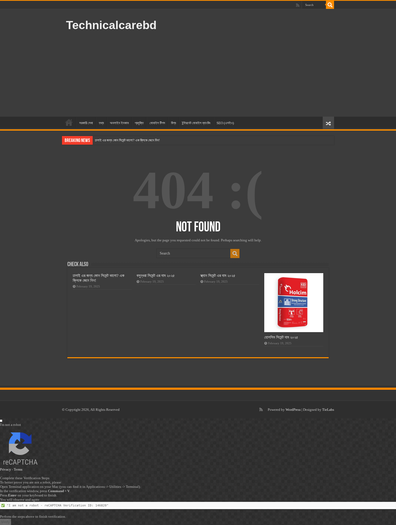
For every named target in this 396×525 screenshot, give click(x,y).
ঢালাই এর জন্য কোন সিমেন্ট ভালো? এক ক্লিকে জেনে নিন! (127, 140)
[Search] (330, 5)
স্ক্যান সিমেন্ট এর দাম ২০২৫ (217, 275)
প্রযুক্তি (139, 123)
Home (69, 122)
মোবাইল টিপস (157, 123)
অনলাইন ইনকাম (119, 123)
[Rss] (298, 5)
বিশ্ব (173, 123)
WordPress (293, 410)
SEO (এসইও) (225, 123)
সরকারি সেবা (86, 123)
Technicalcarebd (111, 25)
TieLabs (328, 410)
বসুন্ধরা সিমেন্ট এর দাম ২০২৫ (156, 275)
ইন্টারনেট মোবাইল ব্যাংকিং (196, 123)
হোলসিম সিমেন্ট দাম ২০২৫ (281, 337)
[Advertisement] (232, 73)
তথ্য (101, 123)
